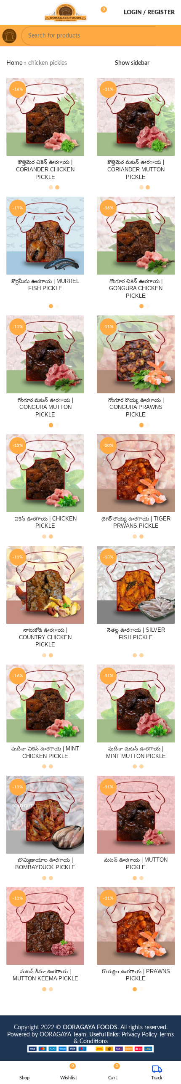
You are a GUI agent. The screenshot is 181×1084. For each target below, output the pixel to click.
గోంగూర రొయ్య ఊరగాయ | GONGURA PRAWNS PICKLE (136, 407)
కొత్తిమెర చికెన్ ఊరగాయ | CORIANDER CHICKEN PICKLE (45, 169)
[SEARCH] (165, 35)
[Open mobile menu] (9, 12)
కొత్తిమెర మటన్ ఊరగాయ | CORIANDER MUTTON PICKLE (136, 169)
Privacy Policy (139, 1035)
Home (14, 63)
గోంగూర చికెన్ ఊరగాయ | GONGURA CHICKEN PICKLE (135, 288)
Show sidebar (132, 63)
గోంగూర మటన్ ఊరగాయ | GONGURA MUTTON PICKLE (45, 407)
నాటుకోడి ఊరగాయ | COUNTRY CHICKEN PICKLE (45, 637)
